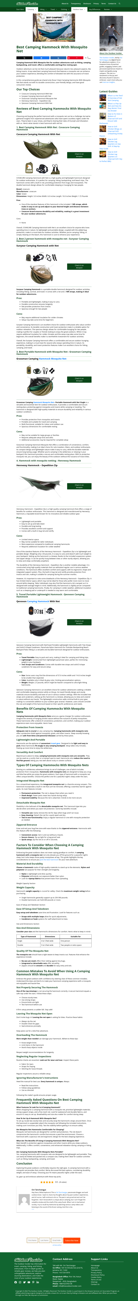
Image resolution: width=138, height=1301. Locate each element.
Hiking (42, 9)
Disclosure (87, 4)
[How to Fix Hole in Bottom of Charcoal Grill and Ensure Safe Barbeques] (103, 116)
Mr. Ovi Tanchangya (67, 1265)
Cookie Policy (96, 1277)
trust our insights (108, 82)
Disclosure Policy (97, 1275)
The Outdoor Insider (107, 58)
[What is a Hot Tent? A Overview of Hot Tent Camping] (103, 98)
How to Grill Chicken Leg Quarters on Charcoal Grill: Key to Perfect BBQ (111, 156)
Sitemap (94, 1282)
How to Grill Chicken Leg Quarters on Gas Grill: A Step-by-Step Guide (110, 144)
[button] (119, 4)
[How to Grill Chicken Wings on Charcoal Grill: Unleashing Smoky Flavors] (103, 129)
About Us (65, 4)
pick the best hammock (49, 860)
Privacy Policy (96, 1272)
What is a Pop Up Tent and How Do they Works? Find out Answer (114, 107)
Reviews (107, 9)
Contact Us (112, 4)
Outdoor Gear (78, 9)
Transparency (76, 4)
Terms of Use (96, 1279)
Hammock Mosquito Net (52, 358)
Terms (103, 4)
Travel (53, 9)
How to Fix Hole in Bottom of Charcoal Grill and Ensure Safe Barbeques (111, 118)
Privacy (96, 4)
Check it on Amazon (79, 155)
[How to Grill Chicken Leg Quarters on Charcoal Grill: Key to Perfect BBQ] (103, 154)
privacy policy (57, 1245)
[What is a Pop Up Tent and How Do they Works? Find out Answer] (103, 106)
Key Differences (94, 9)
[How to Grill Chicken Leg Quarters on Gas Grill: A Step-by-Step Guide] (103, 141)
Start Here (20, 9)
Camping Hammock (38, 601)
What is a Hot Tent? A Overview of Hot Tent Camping (115, 97)
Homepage (95, 1265)
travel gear (55, 743)
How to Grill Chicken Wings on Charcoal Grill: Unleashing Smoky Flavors (111, 131)
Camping (31, 9)
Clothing (64, 9)
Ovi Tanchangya (61, 1192)
